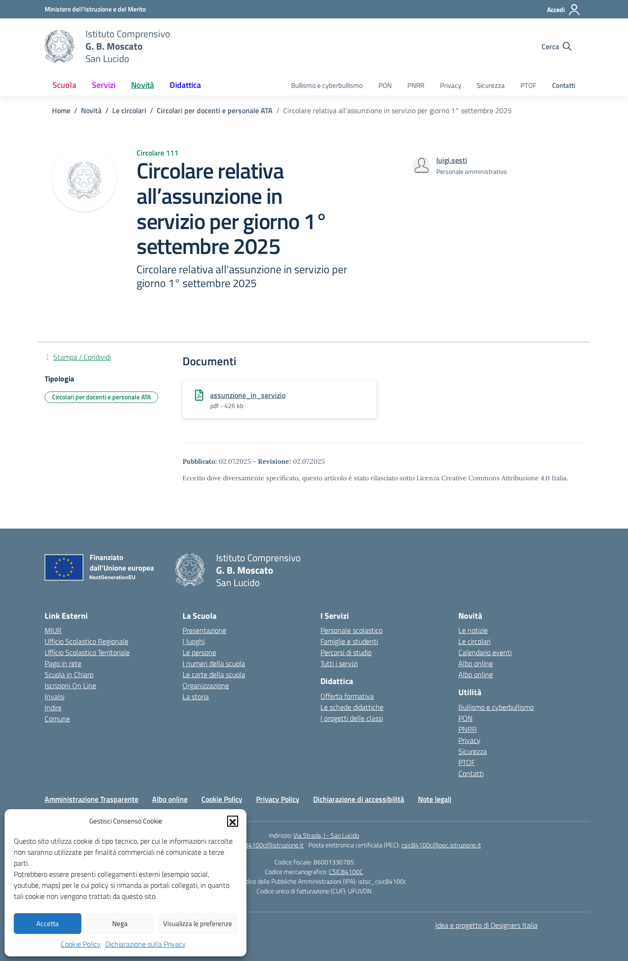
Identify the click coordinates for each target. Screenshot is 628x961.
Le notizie (473, 630)
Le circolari (474, 641)
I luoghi (194, 641)
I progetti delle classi (351, 718)
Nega (120, 923)
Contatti (564, 85)
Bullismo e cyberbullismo (327, 85)
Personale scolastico (351, 630)
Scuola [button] (64, 85)
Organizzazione (206, 685)
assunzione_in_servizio (247, 395)
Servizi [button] (103, 85)
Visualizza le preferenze (197, 923)
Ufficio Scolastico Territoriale (87, 652)
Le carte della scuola (214, 674)
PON (385, 85)
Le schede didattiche (351, 707)
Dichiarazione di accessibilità (358, 799)
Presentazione (204, 630)
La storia (196, 696)
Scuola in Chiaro (69, 674)
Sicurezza (491, 85)
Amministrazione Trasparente (91, 799)
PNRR (415, 85)
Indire (53, 707)
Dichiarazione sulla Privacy (145, 943)
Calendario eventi (485, 652)
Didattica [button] (185, 85)
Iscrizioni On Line (70, 685)
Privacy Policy (277, 799)
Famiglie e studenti (349, 641)
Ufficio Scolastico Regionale (86, 641)
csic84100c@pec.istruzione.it (441, 845)
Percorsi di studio (345, 652)
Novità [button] (142, 85)
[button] (232, 821)
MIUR (53, 630)
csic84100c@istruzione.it (268, 845)
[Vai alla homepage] (59, 46)
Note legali (434, 799)
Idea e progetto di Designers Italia (486, 925)
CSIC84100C (346, 871)
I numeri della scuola (214, 663)
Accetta (47, 923)
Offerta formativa (347, 696)
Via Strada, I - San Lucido (326, 835)
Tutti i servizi (339, 663)
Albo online (475, 663)
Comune (57, 718)
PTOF (528, 85)
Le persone (199, 652)
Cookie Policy (81, 943)
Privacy (450, 85)
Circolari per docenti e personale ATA (101, 397)
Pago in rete (63, 663)
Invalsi (54, 696)
